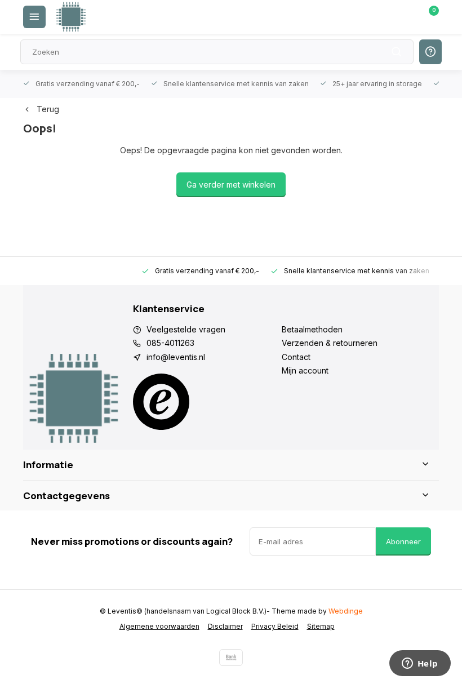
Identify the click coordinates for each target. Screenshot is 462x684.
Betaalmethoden (312, 329)
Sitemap (321, 626)
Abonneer (403, 541)
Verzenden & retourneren (329, 343)
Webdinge (345, 611)
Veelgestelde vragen (185, 329)
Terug (48, 109)
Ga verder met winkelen (231, 184)
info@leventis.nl (175, 357)
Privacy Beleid (275, 626)
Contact (296, 357)
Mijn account (305, 370)
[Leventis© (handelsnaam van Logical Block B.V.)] (71, 17)
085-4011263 (170, 343)
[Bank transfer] (231, 657)
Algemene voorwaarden (159, 626)
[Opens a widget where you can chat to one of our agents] (420, 664)
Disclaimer (225, 626)
